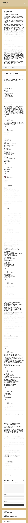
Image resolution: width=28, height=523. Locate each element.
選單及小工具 (25, 3)
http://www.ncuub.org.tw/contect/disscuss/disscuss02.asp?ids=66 (13, 475)
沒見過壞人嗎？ (6, 2)
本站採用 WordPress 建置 (7, 521)
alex (7, 166)
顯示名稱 (5, 494)
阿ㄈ (11, 67)
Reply (5, 82)
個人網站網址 (5, 501)
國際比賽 (14, 67)
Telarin (8, 129)
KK (10, 480)
